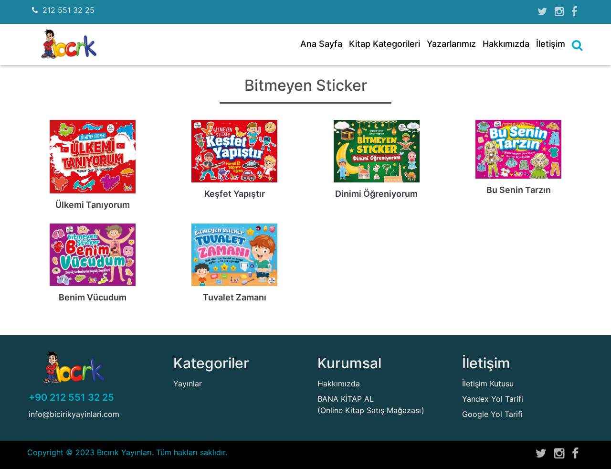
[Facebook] (574, 11)
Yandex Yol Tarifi (492, 399)
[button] (577, 45)
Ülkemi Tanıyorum (92, 205)
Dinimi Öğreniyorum (376, 194)
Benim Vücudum (92, 297)
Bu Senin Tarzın (518, 190)
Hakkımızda (506, 44)
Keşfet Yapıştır (234, 194)
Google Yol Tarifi (492, 414)
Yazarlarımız (451, 44)
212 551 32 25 (68, 10)
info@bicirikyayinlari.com (74, 414)
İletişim (550, 44)
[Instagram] (559, 11)
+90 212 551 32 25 (71, 397)
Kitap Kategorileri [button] (384, 44)
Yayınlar (187, 383)
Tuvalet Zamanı (234, 297)
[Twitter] (542, 11)
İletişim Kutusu (488, 383)
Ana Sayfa (321, 44)
